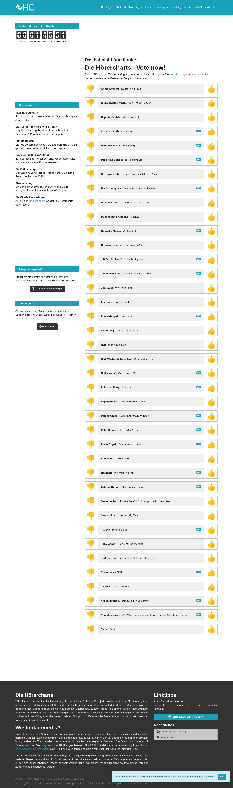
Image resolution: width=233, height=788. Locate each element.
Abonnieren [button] (48, 326)
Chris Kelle (32, 783)
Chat (118, 7)
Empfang (176, 7)
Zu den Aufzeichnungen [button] (49, 288)
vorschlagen (177, 74)
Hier (175, 776)
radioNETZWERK (204, 7)
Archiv (187, 7)
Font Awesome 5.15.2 (143, 783)
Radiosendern (37, 201)
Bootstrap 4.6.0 (116, 783)
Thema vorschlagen (156, 7)
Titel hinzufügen (133, 7)
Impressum (166, 737)
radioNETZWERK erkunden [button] (187, 716)
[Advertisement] (151, 40)
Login (109, 7)
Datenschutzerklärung (173, 731)
